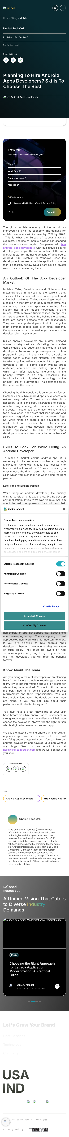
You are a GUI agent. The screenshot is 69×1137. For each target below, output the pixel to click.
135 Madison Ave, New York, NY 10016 (47, 1072)
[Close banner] (64, 509)
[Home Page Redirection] (17, 8)
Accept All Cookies (34, 616)
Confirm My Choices (34, 625)
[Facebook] (48, 1106)
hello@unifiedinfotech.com (19, 749)
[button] (29, 1001)
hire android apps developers (34, 246)
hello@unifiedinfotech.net (32, 1098)
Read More (9, 920)
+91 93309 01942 (39, 1090)
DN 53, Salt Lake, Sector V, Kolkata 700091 (43, 1085)
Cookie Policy (51, 606)
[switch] (60, 573)
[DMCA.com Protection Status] (38, 1129)
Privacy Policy (49, 203)
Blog (14, 18)
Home (6, 18)
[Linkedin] (28, 1106)
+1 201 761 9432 (39, 1077)
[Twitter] (35, 1106)
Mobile (23, 18)
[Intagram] (41, 1105)
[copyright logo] (61, 1120)
